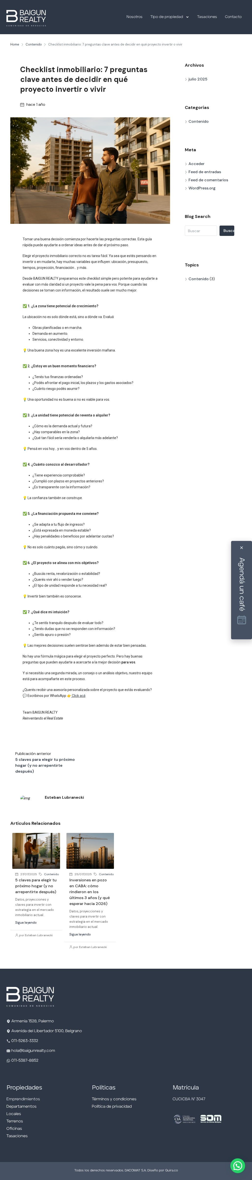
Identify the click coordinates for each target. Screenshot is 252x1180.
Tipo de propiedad (166, 17)
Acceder (197, 163)
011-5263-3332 (24, 1041)
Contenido (34, 44)
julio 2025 (198, 79)
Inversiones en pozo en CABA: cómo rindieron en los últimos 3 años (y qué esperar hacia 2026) (89, 891)
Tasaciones (207, 17)
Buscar (228, 230)
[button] (237, 1165)
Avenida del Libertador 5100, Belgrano (46, 1031)
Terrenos (14, 1121)
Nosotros (134, 17)
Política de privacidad (112, 1107)
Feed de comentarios (208, 180)
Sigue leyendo (26, 922)
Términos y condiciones (114, 1099)
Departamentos (21, 1107)
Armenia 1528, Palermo (32, 1021)
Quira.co (171, 1170)
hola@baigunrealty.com (33, 1051)
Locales (13, 1114)
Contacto (233, 17)
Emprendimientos (23, 1099)
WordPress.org (202, 188)
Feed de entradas (205, 171)
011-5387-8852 (24, 1061)
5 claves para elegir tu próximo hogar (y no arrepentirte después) (36, 885)
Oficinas (14, 1129)
